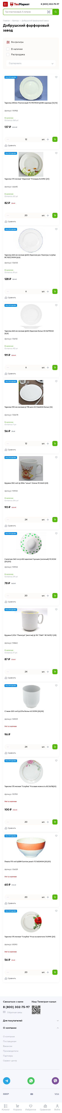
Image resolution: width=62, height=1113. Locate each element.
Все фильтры (17, 42)
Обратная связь (14, 1012)
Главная (6, 21)
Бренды (15, 21)
